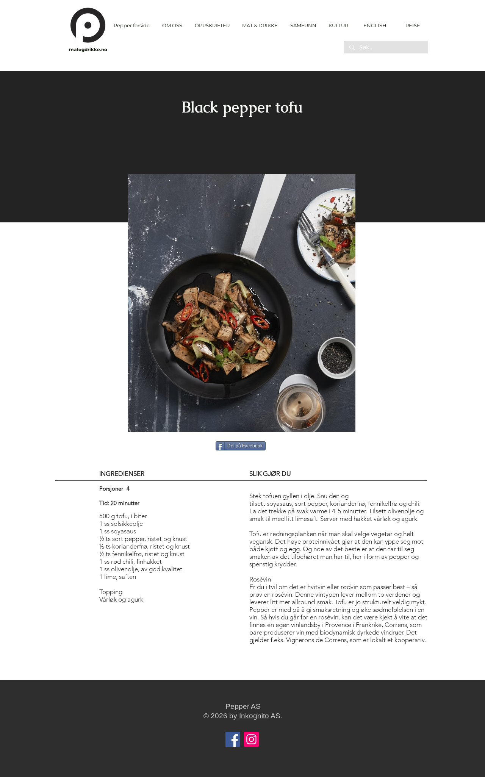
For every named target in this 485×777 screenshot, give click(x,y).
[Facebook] (232, 739)
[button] (212, 25)
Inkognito (254, 716)
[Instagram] (251, 739)
